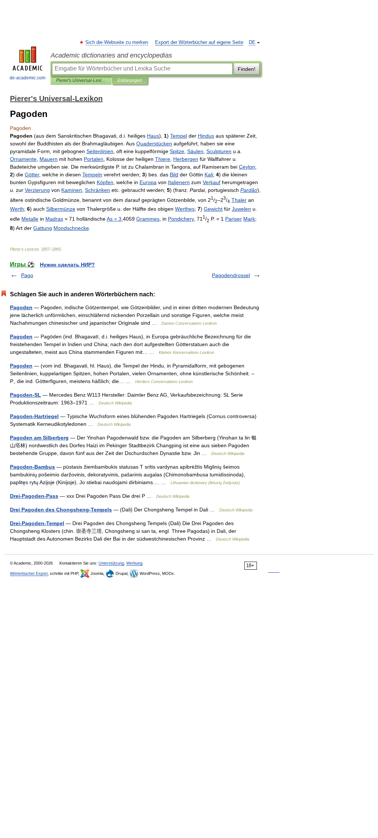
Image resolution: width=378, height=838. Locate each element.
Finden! (246, 69)
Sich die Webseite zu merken (117, 42)
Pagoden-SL (25, 395)
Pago (27, 275)
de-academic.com (27, 77)
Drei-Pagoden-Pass (34, 496)
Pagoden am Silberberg (39, 438)
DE (252, 42)
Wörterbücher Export (29, 573)
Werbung (134, 563)
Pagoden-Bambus (32, 467)
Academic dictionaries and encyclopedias (111, 55)
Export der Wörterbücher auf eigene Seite (199, 42)
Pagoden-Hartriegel (34, 416)
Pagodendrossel (231, 275)
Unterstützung (111, 563)
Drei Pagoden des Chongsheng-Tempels (61, 510)
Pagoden (21, 307)
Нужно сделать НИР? (67, 265)
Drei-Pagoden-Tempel (37, 523)
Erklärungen (129, 80)
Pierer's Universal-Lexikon (81, 80)
